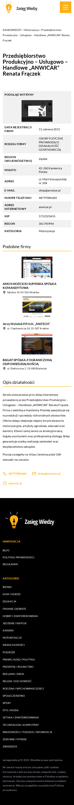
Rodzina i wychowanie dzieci (23, 688)
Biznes (7, 586)
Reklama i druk (13, 673)
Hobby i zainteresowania (20, 616)
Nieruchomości (14, 644)
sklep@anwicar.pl (50, 190)
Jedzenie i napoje (15, 623)
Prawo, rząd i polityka (19, 659)
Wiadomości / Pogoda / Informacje (27, 732)
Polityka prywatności (18, 557)
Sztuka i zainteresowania (21, 717)
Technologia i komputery (21, 724)
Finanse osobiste (14, 608)
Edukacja (10, 601)
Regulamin (10, 564)
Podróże (9, 652)
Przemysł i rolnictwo (18, 666)
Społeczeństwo (14, 695)
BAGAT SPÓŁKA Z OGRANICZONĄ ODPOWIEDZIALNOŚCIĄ (27, 362)
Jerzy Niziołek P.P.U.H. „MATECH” (26, 324)
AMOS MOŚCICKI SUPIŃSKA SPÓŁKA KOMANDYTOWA (29, 286)
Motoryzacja (47, 231)
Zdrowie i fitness (14, 739)
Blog (6, 550)
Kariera (8, 630)
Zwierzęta (10, 746)
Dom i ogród (11, 594)
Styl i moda (10, 710)
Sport (7, 702)
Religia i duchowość (17, 681)
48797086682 (48, 197)
